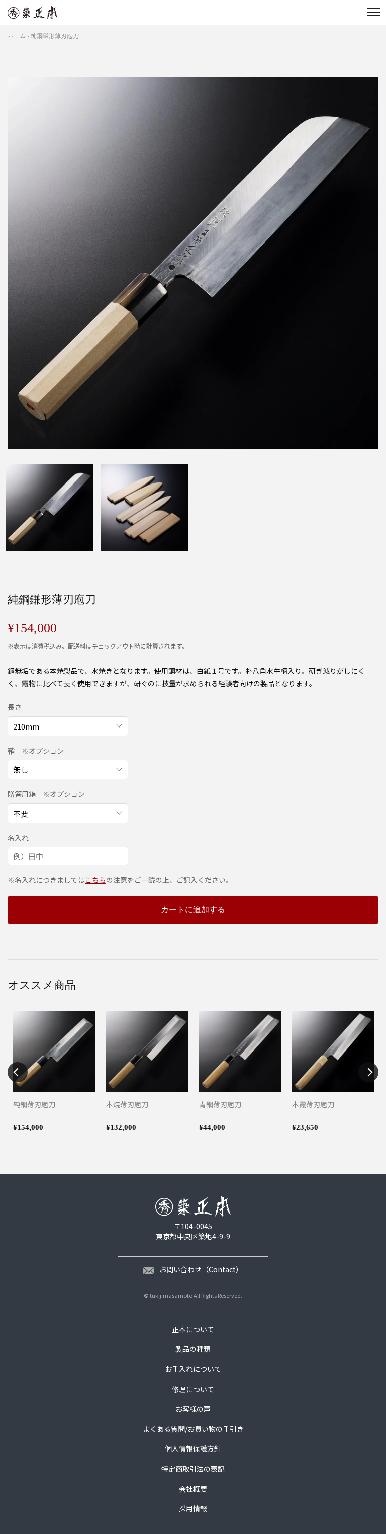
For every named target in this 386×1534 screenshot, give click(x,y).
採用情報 (193, 1508)
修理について (193, 1389)
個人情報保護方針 (193, 1448)
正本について (193, 1329)
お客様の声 (193, 1409)
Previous (18, 1072)
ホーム (17, 35)
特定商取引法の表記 (193, 1469)
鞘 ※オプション (36, 751)
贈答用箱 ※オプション (46, 794)
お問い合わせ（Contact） (201, 1269)
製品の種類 (193, 1349)
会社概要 (193, 1489)
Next (368, 1072)
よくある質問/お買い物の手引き (193, 1429)
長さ (15, 707)
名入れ (18, 838)
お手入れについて (193, 1369)
